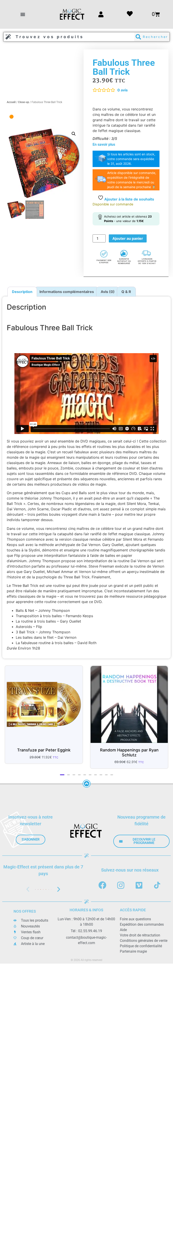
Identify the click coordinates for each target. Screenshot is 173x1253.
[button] (23, 14)
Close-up (23, 102)
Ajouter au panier (127, 238)
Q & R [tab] (126, 291)
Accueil (11, 102)
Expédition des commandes (142, 924)
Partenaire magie (133, 951)
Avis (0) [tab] (108, 291)
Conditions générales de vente (143, 940)
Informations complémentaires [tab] (66, 291)
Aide (123, 930)
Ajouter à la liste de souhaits (128, 199)
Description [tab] (22, 291)
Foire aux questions (135, 919)
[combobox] (69, 36)
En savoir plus (104, 144)
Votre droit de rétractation (140, 935)
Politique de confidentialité (141, 946)
